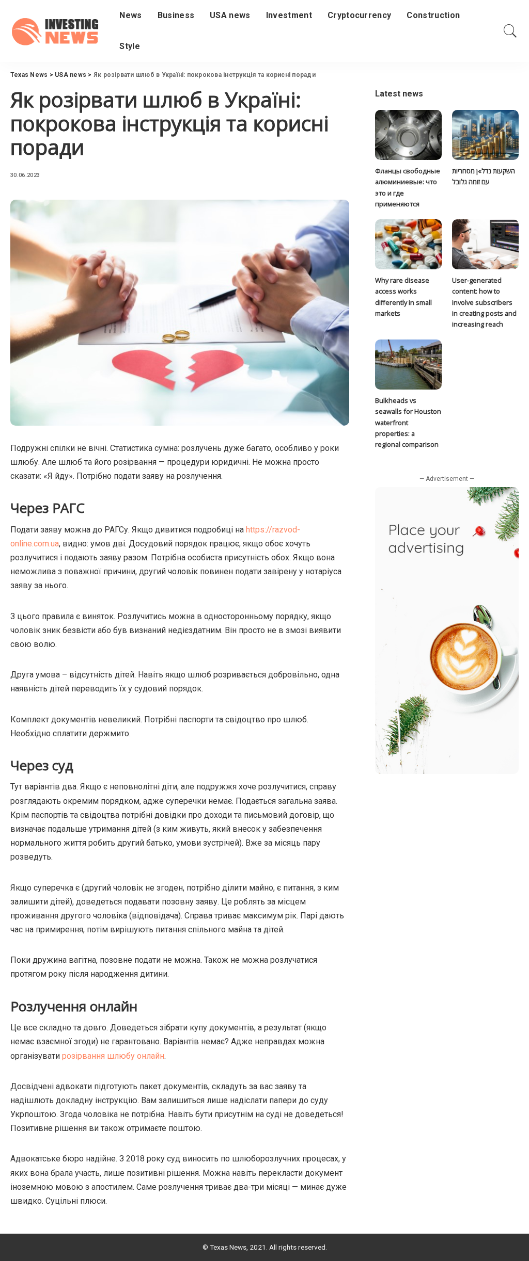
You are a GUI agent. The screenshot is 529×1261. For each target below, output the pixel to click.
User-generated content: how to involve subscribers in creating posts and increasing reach (484, 302)
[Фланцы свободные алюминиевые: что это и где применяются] (408, 135)
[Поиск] (510, 31)
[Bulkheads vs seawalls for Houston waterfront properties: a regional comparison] (408, 365)
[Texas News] (57, 30)
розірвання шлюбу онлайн (113, 1056)
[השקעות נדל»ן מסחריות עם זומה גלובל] (485, 135)
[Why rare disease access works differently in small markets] (408, 244)
